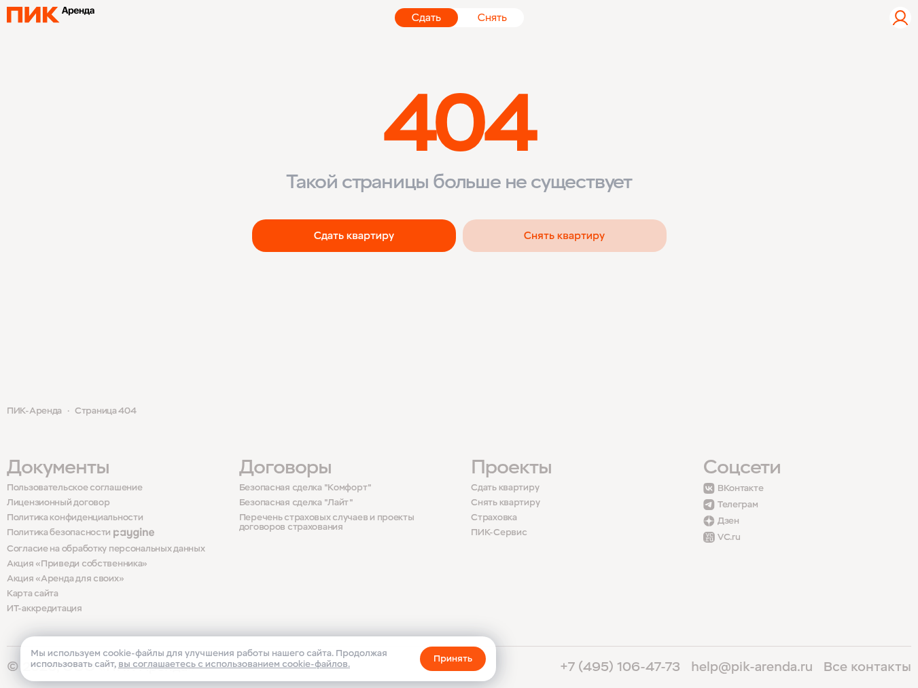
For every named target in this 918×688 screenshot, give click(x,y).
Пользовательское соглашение (74, 488)
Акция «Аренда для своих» (65, 579)
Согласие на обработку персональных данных (106, 549)
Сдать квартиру (354, 235)
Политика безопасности (59, 533)
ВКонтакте (740, 488)
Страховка (493, 518)
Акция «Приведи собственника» (77, 564)
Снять (492, 17)
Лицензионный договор (58, 503)
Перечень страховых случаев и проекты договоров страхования (326, 522)
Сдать (426, 17)
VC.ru (729, 537)
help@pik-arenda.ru (752, 667)
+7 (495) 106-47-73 (620, 667)
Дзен (728, 520)
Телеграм (738, 504)
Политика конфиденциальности (75, 518)
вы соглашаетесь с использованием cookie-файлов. (234, 664)
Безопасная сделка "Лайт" (296, 503)
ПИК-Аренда (34, 410)
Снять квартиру (564, 235)
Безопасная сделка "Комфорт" (305, 488)
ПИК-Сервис (499, 532)
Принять (453, 658)
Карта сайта (32, 594)
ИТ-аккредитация (44, 608)
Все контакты (867, 667)
